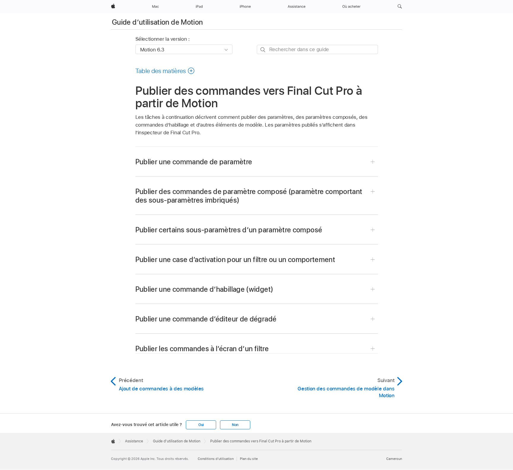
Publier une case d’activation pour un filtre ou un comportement (235, 259)
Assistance (134, 441)
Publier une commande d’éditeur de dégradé (206, 319)
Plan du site (249, 459)
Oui (201, 425)
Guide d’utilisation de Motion (157, 22)
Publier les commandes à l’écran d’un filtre (202, 348)
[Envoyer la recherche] (263, 50)
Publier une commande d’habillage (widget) (204, 289)
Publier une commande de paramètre (193, 161)
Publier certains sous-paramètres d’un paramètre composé (228, 229)
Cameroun (394, 459)
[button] (399, 6)
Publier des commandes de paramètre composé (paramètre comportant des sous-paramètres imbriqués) (248, 195)
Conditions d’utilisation (216, 459)
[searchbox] (317, 49)
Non (235, 425)
